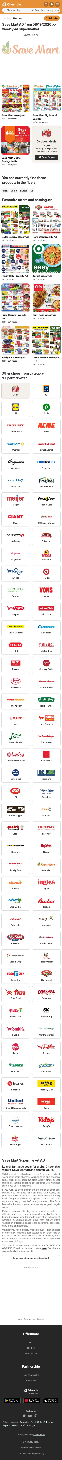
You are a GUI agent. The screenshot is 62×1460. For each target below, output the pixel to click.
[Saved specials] (46, 4)
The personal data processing (31, 1453)
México (15, 1425)
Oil (31, 190)
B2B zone (31, 1380)
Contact (31, 1348)
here (44, 1248)
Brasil (33, 1422)
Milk (5, 190)
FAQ (31, 1342)
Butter (23, 190)
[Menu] (57, 4)
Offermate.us (39, 1434)
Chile (39, 1422)
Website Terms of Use (31, 1447)
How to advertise (31, 1375)
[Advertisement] (31, 56)
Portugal (31, 1425)
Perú (22, 1425)
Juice (14, 190)
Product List (31, 1353)
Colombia (48, 1422)
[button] (51, 4)
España (6, 1425)
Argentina (24, 1422)
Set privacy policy (31, 1442)
